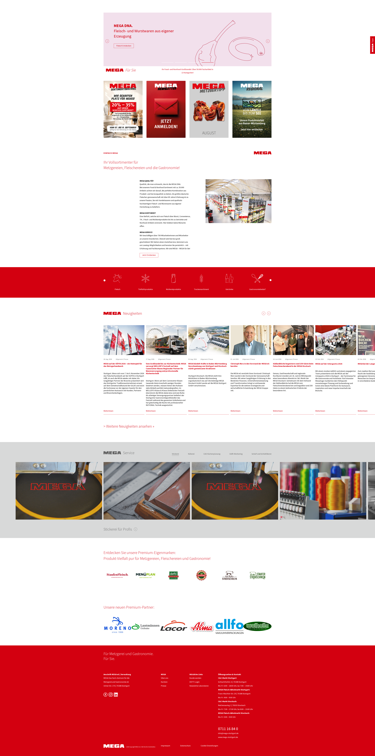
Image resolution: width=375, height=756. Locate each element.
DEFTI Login (194, 682)
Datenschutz (185, 745)
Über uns (164, 678)
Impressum (165, 745)
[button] (167, 62)
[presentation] (107, 41)
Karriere (164, 682)
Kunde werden (195, 678)
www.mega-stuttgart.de (228, 737)
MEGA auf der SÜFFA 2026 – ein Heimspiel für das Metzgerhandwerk (123, 364)
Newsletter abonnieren (199, 686)
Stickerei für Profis (118, 529)
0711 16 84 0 (228, 728)
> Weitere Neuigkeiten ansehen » (129, 426)
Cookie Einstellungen (209, 745)
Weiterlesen (108, 411)
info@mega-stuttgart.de (228, 733)
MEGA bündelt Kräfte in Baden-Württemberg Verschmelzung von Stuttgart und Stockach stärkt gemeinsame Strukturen (207, 366)
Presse (163, 686)
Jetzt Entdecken (149, 255)
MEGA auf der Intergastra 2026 (328, 363)
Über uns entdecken (124, 45)
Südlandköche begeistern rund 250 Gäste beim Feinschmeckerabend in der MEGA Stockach (293, 364)
